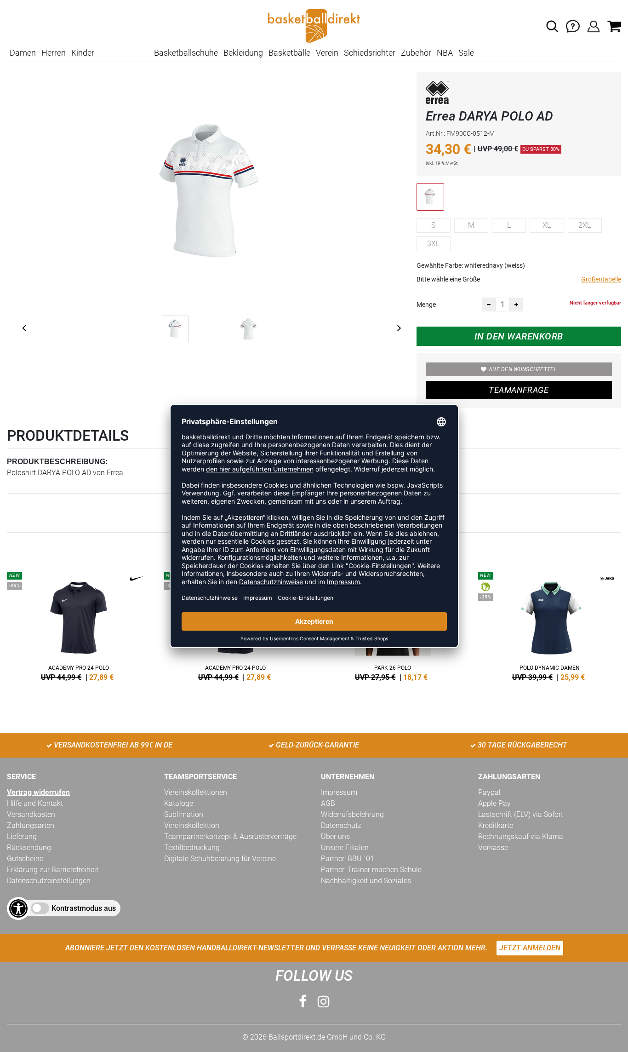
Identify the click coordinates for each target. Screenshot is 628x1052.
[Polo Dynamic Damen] (550, 624)
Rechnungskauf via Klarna (520, 836)
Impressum (339, 792)
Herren (53, 52)
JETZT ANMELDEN (529, 947)
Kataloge (178, 803)
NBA (445, 52)
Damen (23, 52)
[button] (552, 26)
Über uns (335, 836)
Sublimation (183, 814)
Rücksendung (29, 847)
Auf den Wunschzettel (523, 369)
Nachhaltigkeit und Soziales (366, 880)
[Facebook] (303, 1002)
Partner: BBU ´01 (347, 858)
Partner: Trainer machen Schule (371, 869)
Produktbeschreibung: (57, 462)
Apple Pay (494, 803)
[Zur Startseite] (314, 25)
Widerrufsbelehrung (352, 814)
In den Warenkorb (518, 336)
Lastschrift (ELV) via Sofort (520, 814)
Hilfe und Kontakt (35, 803)
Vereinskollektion (191, 825)
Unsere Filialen (345, 847)
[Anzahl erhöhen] (516, 304)
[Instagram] (324, 1002)
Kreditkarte (495, 825)
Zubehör (416, 52)
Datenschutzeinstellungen (49, 880)
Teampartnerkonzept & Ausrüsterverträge (230, 836)
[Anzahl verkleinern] (489, 304)
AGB (328, 803)
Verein (327, 52)
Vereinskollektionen (195, 792)
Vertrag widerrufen (38, 792)
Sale (466, 52)
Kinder (82, 52)
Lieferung (22, 836)
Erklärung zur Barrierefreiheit (52, 869)
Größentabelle (601, 279)
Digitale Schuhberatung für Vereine (220, 858)
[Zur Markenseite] (437, 94)
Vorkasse (493, 847)
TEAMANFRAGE (518, 390)
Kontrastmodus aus (83, 908)
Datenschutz (341, 825)
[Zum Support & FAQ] (573, 25)
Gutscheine (25, 858)
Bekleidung (243, 52)
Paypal (489, 792)
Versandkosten (31, 814)
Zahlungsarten (30, 825)
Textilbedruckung (192, 847)
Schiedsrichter (369, 52)
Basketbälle (289, 52)
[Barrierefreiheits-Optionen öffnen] (18, 908)
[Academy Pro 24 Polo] (78, 624)
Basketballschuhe (186, 52)
